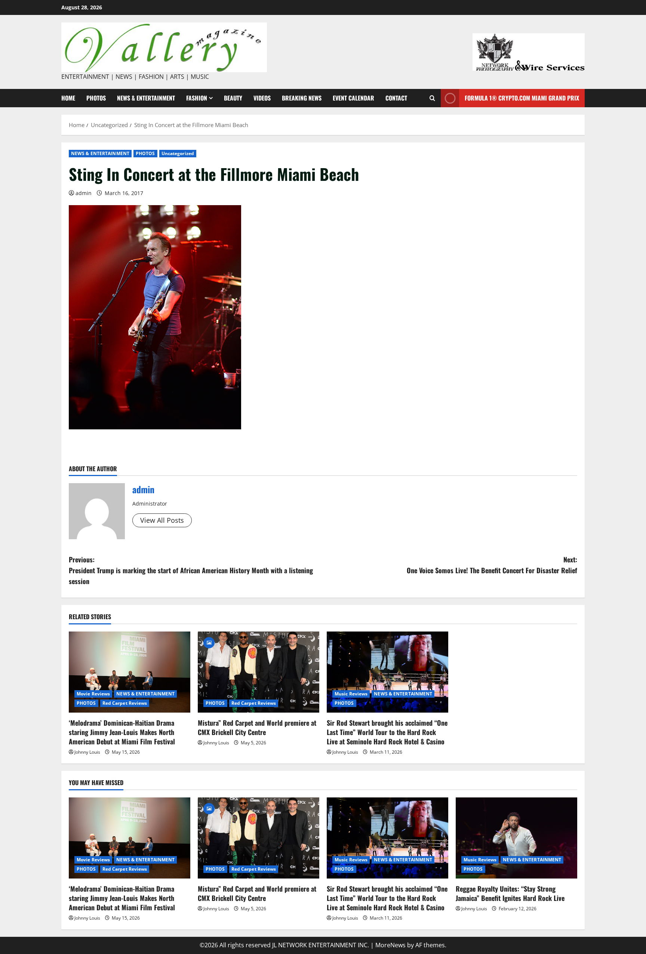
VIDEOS (262, 97)
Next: (492, 565)
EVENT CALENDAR (353, 97)
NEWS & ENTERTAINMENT (146, 97)
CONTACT (396, 97)
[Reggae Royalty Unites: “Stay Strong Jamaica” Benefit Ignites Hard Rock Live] (516, 838)
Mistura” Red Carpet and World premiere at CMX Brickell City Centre (257, 727)
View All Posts (162, 520)
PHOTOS (96, 97)
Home (68, 97)
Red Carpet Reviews (124, 703)
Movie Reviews (93, 694)
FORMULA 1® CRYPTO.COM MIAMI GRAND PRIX (522, 97)
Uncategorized (178, 153)
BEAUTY (233, 97)
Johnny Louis (87, 752)
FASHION (196, 97)
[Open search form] (432, 98)
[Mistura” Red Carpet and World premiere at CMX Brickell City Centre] (258, 672)
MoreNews (390, 945)
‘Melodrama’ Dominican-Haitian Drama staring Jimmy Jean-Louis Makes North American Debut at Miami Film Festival (122, 732)
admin (84, 193)
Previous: (191, 570)
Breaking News (302, 97)
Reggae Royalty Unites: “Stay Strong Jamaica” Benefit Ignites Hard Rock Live (510, 893)
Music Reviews (351, 694)
